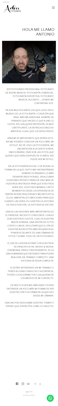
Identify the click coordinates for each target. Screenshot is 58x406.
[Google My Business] (28, 384)
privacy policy (29, 395)
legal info (29, 392)
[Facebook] (17, 384)
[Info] (35, 384)
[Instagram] (23, 384)
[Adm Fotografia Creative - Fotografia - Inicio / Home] (12, 10)
